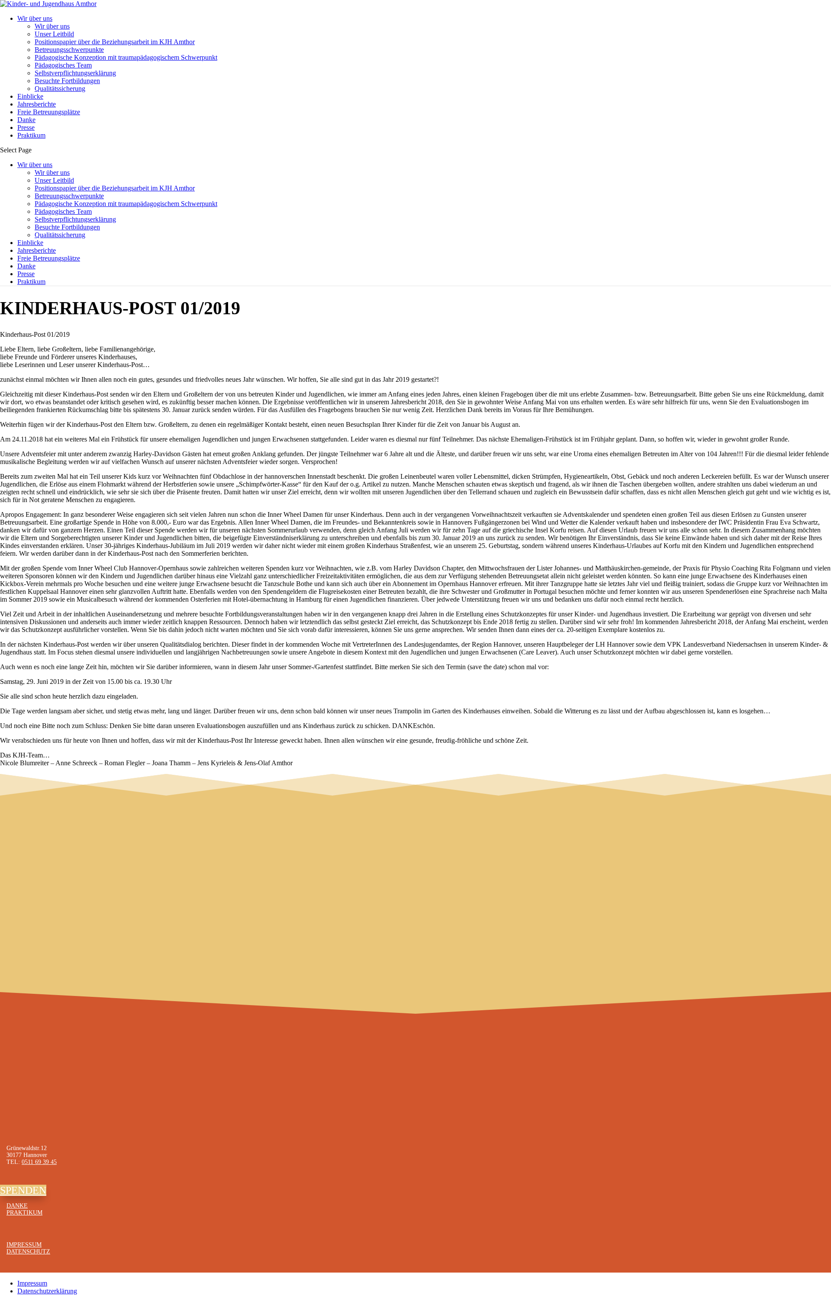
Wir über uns (34, 18)
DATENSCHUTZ (28, 1251)
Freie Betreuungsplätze (48, 112)
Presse (26, 127)
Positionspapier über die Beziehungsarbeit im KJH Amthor (115, 41)
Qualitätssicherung (60, 88)
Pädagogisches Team (63, 65)
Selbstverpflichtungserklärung (75, 73)
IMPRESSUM (24, 1244)
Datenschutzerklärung (47, 1291)
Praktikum (31, 135)
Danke (26, 119)
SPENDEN (23, 1190)
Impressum (32, 1283)
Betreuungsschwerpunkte (69, 49)
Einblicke (30, 96)
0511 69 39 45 (39, 1162)
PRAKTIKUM (24, 1212)
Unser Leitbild (54, 34)
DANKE (17, 1205)
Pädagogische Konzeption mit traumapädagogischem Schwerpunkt (126, 57)
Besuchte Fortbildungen (67, 80)
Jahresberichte (36, 104)
